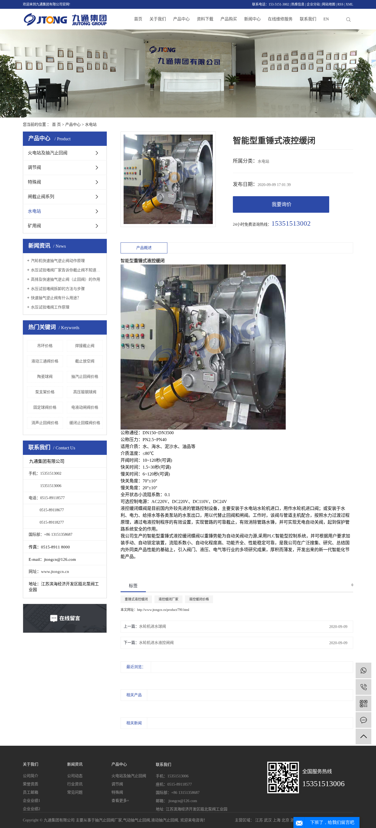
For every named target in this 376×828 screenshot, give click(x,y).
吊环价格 (45, 346)
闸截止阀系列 (41, 196)
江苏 (259, 820)
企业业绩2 (31, 809)
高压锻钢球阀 (84, 392)
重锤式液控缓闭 (136, 599)
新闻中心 (252, 19)
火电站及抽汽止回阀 (47, 153)
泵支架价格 (45, 392)
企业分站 (313, 4)
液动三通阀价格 (44, 361)
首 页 (56, 124)
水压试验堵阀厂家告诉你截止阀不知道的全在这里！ (67, 270)
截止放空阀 (84, 361)
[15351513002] (363, 687)
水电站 (91, 124)
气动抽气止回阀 (136, 820)
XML (349, 4)
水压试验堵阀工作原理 (50, 307)
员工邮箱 (30, 792)
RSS (340, 4)
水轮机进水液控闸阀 (156, 643)
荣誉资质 (30, 784)
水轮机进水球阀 (152, 626)
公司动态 (75, 776)
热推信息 (297, 4)
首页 (138, 19)
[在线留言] (363, 720)
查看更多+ (120, 801)
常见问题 (75, 792)
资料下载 (205, 19)
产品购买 (228, 19)
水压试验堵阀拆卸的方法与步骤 (58, 289)
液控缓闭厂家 (168, 599)
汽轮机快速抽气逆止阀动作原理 (58, 261)
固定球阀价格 (44, 407)
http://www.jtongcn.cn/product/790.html (163, 610)
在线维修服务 (280, 19)
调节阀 (34, 167)
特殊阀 (34, 182)
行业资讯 (75, 784)
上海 (276, 820)
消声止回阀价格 (44, 423)
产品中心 (181, 19)
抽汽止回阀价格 (84, 377)
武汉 (268, 820)
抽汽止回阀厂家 (108, 820)
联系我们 (308, 19)
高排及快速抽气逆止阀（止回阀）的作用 (65, 279)
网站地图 (328, 4)
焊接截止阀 (84, 346)
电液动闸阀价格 (84, 407)
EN (326, 19)
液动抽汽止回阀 (164, 820)
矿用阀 (34, 225)
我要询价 (281, 204)
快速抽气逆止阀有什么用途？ (56, 298)
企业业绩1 (31, 801)
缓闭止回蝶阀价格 (84, 423)
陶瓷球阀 (45, 377)
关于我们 (157, 19)
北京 (285, 820)
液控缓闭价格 (199, 599)
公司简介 (30, 776)
